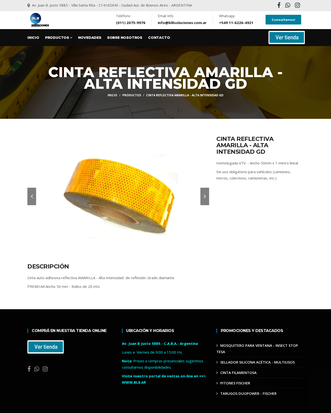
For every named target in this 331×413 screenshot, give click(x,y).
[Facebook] (279, 6)
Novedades (89, 37)
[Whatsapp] (288, 6)
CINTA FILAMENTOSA (238, 372)
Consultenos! (283, 20)
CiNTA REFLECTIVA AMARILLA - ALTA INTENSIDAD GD (184, 95)
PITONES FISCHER (235, 383)
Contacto (159, 37)
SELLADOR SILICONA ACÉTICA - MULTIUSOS (257, 362)
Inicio (33, 37)
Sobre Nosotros (124, 37)
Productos (57, 37)
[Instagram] (297, 6)
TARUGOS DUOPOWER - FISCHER (248, 393)
